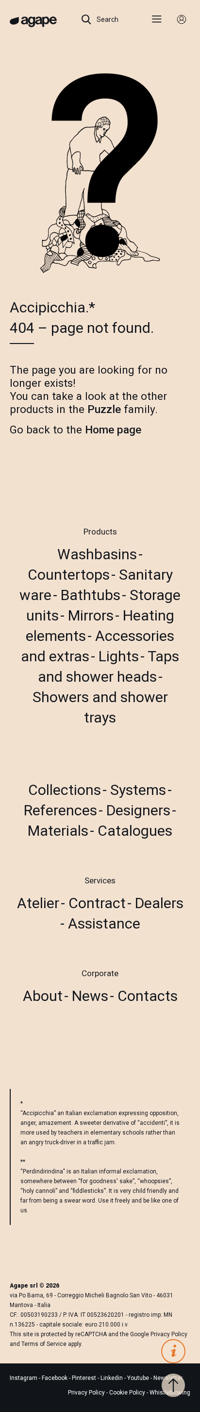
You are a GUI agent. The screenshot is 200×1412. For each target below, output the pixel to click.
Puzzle (104, 409)
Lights (119, 656)
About (43, 995)
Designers (138, 810)
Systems (138, 789)
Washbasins (97, 554)
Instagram (24, 1378)
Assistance (104, 923)
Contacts (147, 995)
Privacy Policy (168, 1334)
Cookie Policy (127, 1392)
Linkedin (112, 1378)
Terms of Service (44, 1344)
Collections (64, 789)
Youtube (138, 1378)
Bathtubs (90, 594)
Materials (58, 830)
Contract (97, 903)
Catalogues (135, 830)
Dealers (159, 903)
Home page (113, 429)
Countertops (69, 574)
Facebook (55, 1378)
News (90, 995)
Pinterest (85, 1378)
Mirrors (91, 615)
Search (106, 19)
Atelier (38, 903)
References (60, 810)
